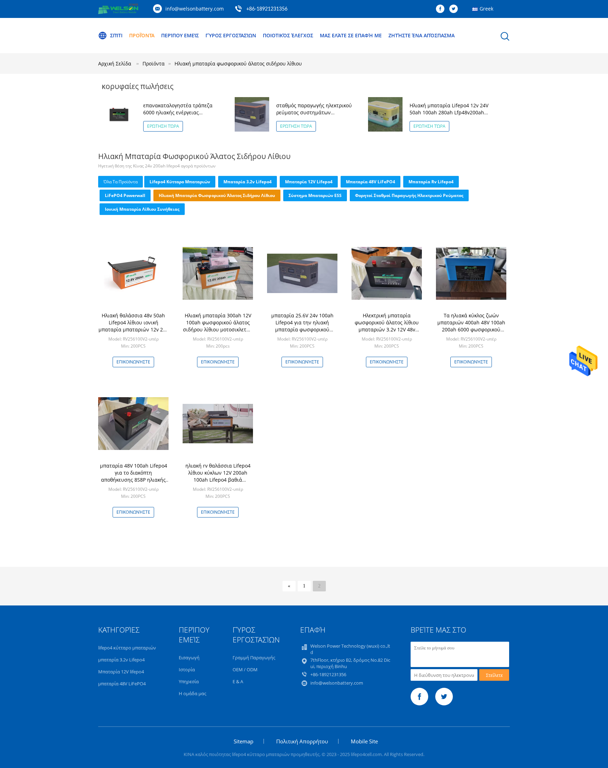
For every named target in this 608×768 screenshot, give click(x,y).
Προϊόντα (141, 35)
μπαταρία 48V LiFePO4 (370, 182)
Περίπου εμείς (180, 35)
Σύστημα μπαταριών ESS (315, 195)
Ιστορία (187, 669)
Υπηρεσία (189, 681)
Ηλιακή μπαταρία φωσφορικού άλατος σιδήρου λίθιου (238, 63)
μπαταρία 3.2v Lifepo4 (247, 182)
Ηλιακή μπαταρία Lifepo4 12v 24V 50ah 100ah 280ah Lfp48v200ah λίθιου (449, 112)
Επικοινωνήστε (133, 362)
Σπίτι (116, 35)
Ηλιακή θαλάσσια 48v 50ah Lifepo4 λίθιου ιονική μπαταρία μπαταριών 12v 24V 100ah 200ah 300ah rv (134, 326)
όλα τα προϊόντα (120, 182)
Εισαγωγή (189, 657)
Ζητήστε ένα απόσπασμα (421, 35)
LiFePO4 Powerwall (125, 195)
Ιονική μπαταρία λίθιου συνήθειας (142, 209)
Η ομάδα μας (192, 693)
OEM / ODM (245, 669)
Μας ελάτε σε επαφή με (351, 35)
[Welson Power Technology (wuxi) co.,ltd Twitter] (455, 9)
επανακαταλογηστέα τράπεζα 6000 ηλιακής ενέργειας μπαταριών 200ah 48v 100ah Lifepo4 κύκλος (178, 116)
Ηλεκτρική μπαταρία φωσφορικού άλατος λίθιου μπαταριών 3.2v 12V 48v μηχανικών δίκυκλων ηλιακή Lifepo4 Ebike (386, 329)
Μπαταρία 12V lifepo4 (308, 182)
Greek (486, 8)
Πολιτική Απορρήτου (302, 741)
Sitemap (243, 741)
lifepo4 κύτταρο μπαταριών (180, 182)
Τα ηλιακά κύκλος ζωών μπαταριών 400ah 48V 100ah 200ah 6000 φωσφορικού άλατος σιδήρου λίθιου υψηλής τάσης (471, 329)
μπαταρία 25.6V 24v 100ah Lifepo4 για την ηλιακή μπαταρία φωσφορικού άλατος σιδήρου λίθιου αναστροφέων (302, 329)
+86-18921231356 (266, 9)
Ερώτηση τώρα (163, 126)
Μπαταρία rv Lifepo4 (431, 182)
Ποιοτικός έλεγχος (288, 35)
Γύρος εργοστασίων (230, 35)
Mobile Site (364, 741)
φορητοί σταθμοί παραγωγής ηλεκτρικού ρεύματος (409, 195)
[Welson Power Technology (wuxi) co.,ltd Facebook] (441, 9)
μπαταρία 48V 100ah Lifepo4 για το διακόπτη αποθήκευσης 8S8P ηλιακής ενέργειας (133, 476)
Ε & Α (238, 681)
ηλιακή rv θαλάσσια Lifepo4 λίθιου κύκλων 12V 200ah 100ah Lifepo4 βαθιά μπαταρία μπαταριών (218, 476)
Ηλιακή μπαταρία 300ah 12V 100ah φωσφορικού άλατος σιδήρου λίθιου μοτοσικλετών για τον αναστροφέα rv (218, 326)
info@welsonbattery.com (194, 8)
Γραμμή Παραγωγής (254, 657)
